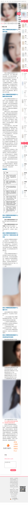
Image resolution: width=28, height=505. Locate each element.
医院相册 (10, 23)
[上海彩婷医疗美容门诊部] (23, 31)
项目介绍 (2, 23)
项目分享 (6, 23)
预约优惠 (20, 13)
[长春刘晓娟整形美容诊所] (23, 49)
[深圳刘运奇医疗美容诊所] (23, 37)
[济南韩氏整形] (23, 66)
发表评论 (13, 470)
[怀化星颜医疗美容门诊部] (23, 43)
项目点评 (18, 23)
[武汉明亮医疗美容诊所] (23, 55)
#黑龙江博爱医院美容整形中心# (16, 446)
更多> (26, 21)
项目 (8, 1)
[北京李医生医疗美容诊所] (23, 60)
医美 (10, 1)
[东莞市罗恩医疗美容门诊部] (23, 25)
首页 (5, 1)
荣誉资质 (14, 23)
